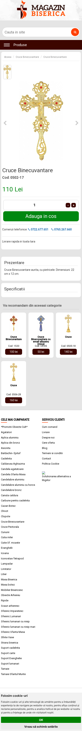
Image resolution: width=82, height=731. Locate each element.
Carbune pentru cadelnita (15, 500)
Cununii (5, 532)
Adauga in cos (41, 216)
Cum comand (49, 426)
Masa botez (8, 584)
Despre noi (48, 437)
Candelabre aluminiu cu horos (18, 484)
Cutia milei (7, 537)
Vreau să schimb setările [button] (41, 726)
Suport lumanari (10, 663)
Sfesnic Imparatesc (12, 610)
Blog (44, 448)
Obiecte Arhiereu (10, 595)
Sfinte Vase (7, 637)
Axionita (5, 448)
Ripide (4, 600)
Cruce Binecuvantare (27, 57)
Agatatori (6, 432)
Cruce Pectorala (10, 526)
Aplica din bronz (10, 442)
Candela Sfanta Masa (13, 474)
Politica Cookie (50, 463)
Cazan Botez (8, 505)
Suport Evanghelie (11, 658)
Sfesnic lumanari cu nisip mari (18, 626)
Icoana (5, 553)
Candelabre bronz (11, 490)
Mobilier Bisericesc (12, 589)
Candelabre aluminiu (12, 479)
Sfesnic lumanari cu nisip (15, 621)
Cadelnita (6, 458)
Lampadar (7, 563)
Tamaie (5, 668)
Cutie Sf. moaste (10, 542)
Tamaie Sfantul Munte (13, 674)
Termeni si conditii (52, 453)
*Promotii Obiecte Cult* (14, 426)
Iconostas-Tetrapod (12, 558)
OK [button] (41, 719)
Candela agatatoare (12, 469)
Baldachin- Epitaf (10, 453)
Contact (46, 458)
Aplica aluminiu (10, 437)
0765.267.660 (63, 229)
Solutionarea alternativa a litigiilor (56, 478)
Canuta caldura (9, 495)
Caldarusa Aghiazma (13, 463)
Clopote (5, 516)
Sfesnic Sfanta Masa (13, 631)
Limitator (6, 568)
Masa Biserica (9, 579)
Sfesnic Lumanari (11, 616)
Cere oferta (48, 442)
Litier (4, 574)
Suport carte (8, 653)
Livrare (46, 432)
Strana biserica (9, 642)
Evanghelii (7, 547)
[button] (5, 123)
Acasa (7, 57)
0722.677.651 (39, 229)
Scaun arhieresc (10, 605)
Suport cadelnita (10, 647)
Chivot (4, 511)
